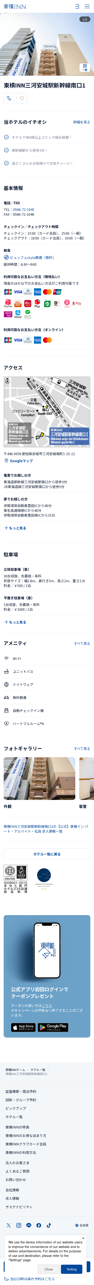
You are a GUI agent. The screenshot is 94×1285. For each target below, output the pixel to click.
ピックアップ (15, 1108)
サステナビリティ (19, 1206)
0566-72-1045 (23, 209)
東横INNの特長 (17, 1127)
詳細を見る (81, 121)
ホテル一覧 (38, 1070)
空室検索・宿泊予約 (20, 1091)
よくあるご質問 (17, 1171)
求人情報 (12, 1198)
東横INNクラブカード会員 (25, 1144)
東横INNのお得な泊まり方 (25, 1135)
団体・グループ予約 (20, 1099)
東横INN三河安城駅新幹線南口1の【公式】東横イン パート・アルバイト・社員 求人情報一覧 (46, 829)
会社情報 (12, 1189)
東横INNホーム (15, 1070)
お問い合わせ (15, 1179)
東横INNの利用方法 (20, 1152)
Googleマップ (21, 460)
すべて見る (82, 643)
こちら (47, 1005)
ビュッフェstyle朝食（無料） (33, 257)
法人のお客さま (17, 1162)
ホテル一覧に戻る (47, 854)
